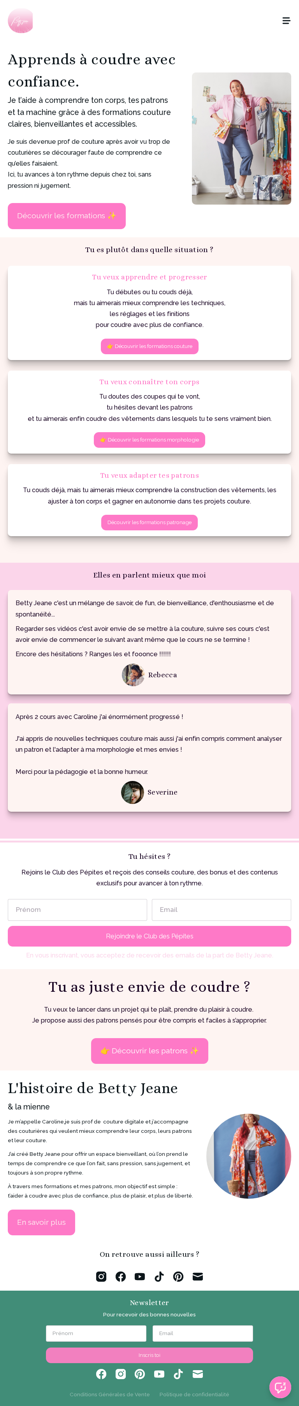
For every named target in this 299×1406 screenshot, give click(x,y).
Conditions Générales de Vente (110, 1394)
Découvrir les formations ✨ (66, 215)
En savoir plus (41, 1222)
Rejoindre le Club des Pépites (149, 936)
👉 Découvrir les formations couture (149, 346)
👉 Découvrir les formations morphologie (149, 439)
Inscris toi (149, 1355)
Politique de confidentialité (194, 1394)
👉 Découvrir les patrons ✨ (149, 1050)
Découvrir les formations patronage (149, 522)
